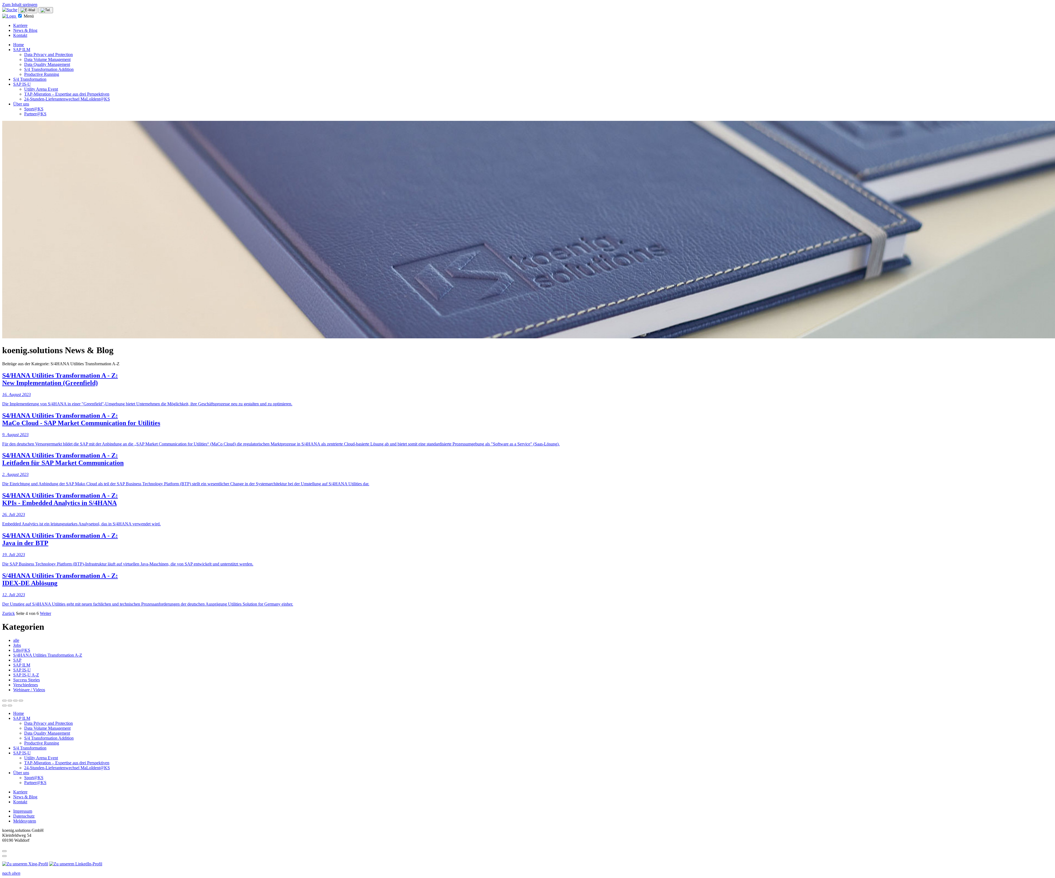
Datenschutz (24, 816)
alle (16, 640)
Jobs (17, 645)
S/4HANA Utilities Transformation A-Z (47, 655)
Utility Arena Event (41, 89)
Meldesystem (24, 821)
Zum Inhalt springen (19, 4)
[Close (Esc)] (4, 700)
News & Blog (25, 30)
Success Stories (26, 680)
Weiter (45, 613)
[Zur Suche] (9, 9)
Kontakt (20, 35)
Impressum (22, 811)
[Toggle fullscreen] (15, 700)
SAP (17, 660)
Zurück (8, 613)
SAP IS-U (22, 84)
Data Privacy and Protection (48, 54)
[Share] (10, 700)
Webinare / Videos (29, 689)
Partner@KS (35, 114)
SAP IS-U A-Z (26, 675)
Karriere (20, 25)
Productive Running (41, 74)
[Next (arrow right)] (10, 705)
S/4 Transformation (29, 79)
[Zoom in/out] (21, 700)
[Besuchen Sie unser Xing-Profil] (25, 864)
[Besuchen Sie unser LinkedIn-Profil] (75, 864)
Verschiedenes (25, 684)
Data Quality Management (47, 64)
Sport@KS (33, 109)
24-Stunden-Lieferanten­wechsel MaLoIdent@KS (67, 99)
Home (18, 44)
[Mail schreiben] (27, 10)
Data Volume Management (47, 59)
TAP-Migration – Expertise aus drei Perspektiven (66, 94)
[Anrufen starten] (45, 10)
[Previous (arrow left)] (4, 705)
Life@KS (21, 650)
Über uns (21, 104)
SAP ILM (21, 49)
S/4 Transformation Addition (49, 69)
